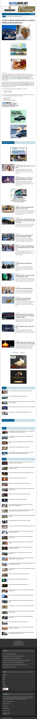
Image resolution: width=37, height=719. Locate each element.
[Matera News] (18, 3)
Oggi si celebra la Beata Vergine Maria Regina (23, 288)
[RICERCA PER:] (30, 16)
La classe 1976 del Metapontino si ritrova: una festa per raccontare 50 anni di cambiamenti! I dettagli (22, 525)
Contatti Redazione (6, 708)
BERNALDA (4, 677)
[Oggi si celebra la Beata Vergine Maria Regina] (8, 293)
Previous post (15, 352)
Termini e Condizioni (6, 703)
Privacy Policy (5, 706)
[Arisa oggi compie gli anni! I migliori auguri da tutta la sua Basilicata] (5, 501)
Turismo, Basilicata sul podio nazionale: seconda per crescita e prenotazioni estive (19, 483)
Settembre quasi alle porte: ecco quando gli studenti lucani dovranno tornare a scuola (20, 412)
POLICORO (4, 683)
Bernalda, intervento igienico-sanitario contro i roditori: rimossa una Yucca (18, 584)
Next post (22, 352)
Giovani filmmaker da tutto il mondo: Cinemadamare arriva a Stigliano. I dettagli (19, 447)
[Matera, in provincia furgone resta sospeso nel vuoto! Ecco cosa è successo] (5, 623)
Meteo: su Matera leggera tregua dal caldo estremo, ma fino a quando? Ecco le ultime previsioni (21, 595)
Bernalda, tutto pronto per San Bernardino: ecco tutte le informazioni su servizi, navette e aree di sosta (24, 247)
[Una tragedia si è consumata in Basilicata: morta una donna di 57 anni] (5, 480)
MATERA (4, 679)
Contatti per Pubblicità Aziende (8, 701)
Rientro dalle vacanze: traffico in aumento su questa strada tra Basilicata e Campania (13, 662)
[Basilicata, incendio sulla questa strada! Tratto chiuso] (8, 331)
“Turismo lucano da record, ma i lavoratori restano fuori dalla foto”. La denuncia (19, 520)
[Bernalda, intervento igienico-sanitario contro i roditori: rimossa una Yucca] (5, 586)
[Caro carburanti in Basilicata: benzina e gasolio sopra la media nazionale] (5, 581)
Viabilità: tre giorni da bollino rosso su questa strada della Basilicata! (18, 396)
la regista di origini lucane (16, 78)
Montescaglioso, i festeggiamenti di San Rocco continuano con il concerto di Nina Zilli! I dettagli (21, 472)
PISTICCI (4, 681)
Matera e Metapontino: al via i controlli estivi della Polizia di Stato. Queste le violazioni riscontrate (22, 406)
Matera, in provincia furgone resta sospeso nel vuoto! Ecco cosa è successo (18, 621)
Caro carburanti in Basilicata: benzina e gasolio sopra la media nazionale (18, 579)
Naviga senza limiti (6, 710)
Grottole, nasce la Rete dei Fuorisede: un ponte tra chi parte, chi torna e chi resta (19, 573)
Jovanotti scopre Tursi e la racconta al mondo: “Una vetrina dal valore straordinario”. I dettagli (21, 605)
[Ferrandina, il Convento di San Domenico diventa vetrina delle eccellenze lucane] (8, 211)
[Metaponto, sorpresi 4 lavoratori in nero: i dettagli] (8, 267)
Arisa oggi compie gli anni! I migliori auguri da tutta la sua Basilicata (18, 499)
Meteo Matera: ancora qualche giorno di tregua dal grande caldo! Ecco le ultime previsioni (20, 390)
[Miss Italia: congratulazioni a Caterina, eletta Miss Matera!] (8, 170)
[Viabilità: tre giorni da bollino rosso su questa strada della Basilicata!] (5, 398)
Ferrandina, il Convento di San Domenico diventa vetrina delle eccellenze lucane (12, 658)
